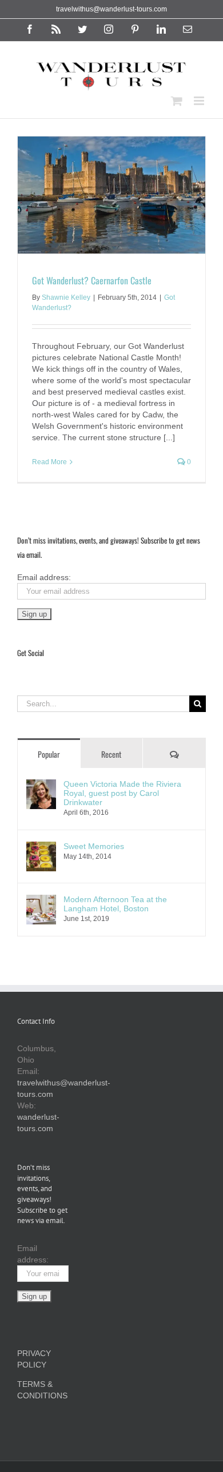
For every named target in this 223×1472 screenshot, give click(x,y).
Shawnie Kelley (66, 297)
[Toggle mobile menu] (200, 101)
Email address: (44, 577)
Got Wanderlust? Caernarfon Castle (92, 280)
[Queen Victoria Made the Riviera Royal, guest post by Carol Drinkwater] (41, 785)
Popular (49, 754)
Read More (49, 462)
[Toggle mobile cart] (176, 101)
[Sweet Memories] (41, 847)
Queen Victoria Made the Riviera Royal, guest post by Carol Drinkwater (122, 793)
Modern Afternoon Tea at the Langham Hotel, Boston (115, 904)
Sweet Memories (93, 846)
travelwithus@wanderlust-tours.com (111, 9)
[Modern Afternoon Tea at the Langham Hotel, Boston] (41, 900)
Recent (111, 754)
